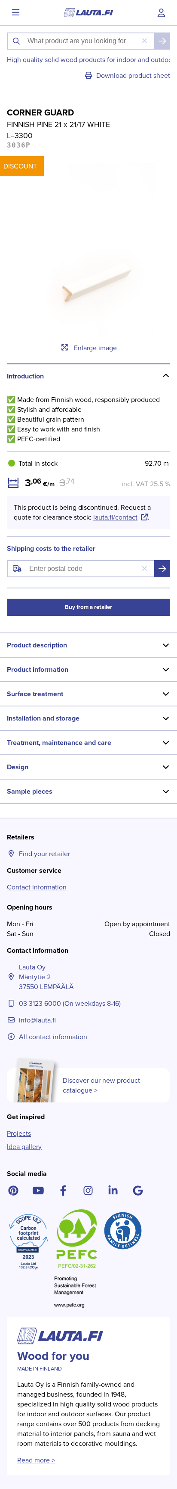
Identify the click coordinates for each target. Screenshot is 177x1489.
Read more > (36, 1460)
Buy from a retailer (88, 607)
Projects (19, 1133)
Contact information (37, 887)
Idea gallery (24, 1147)
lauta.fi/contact (115, 517)
